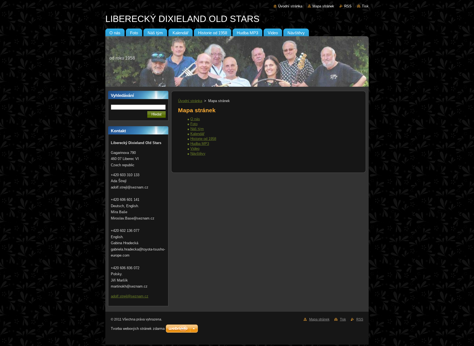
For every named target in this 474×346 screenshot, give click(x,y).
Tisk (365, 6)
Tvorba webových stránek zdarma (138, 329)
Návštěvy (197, 153)
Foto (194, 124)
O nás (195, 119)
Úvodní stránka (290, 6)
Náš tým (197, 129)
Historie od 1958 (203, 139)
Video (194, 149)
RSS (348, 6)
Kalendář (197, 134)
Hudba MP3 (199, 144)
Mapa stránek (323, 6)
